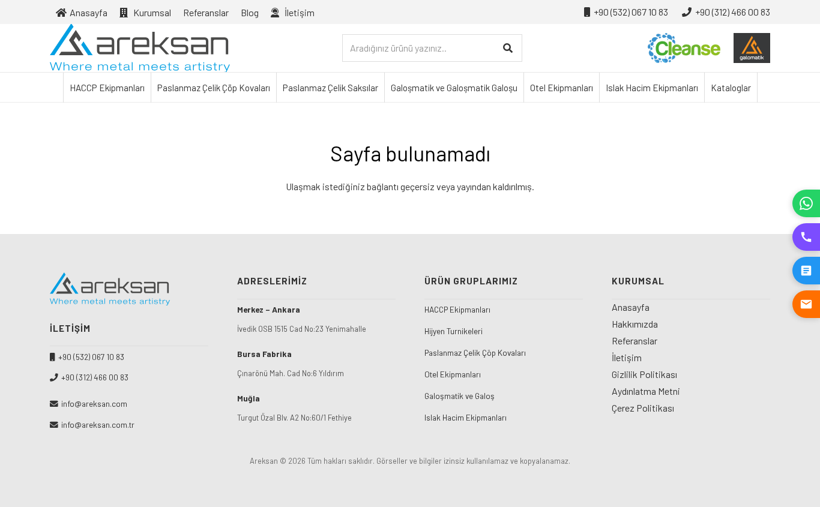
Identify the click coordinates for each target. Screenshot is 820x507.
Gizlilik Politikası (644, 374)
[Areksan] (140, 48)
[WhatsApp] (806, 203)
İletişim (627, 357)
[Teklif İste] (806, 270)
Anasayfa (631, 307)
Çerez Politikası (643, 407)
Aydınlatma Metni (646, 391)
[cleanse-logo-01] (684, 48)
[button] (323, 11)
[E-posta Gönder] (806, 304)
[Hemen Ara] (806, 237)
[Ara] (508, 48)
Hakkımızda (635, 323)
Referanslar (634, 340)
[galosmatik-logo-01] (752, 48)
